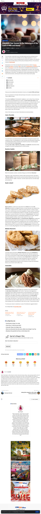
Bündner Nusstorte (11, 85)
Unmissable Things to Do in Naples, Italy (13, 327)
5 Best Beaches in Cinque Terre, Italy (13, 323)
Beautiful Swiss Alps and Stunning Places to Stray (9, 313)
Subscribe (8, 346)
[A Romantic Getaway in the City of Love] (20, 491)
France (11, 66)
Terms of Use (22, 511)
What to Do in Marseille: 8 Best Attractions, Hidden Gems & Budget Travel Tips (21, 329)
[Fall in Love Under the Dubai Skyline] (20, 471)
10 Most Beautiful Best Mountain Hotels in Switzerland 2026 (32, 313)
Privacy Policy (15, 511)
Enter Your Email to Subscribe (11, 340)
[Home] (2, 1)
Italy (19, 66)
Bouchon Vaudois (11, 82)
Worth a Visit (5, 40)
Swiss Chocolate (10, 80)
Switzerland (12, 62)
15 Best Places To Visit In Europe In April (13, 325)
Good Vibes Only (17, 306)
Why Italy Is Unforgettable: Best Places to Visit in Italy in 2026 (18, 331)
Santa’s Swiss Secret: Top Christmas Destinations (21, 313)
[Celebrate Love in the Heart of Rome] (20, 451)
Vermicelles (10, 87)
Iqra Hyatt (8, 50)
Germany (11, 67)
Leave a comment (35, 399)
